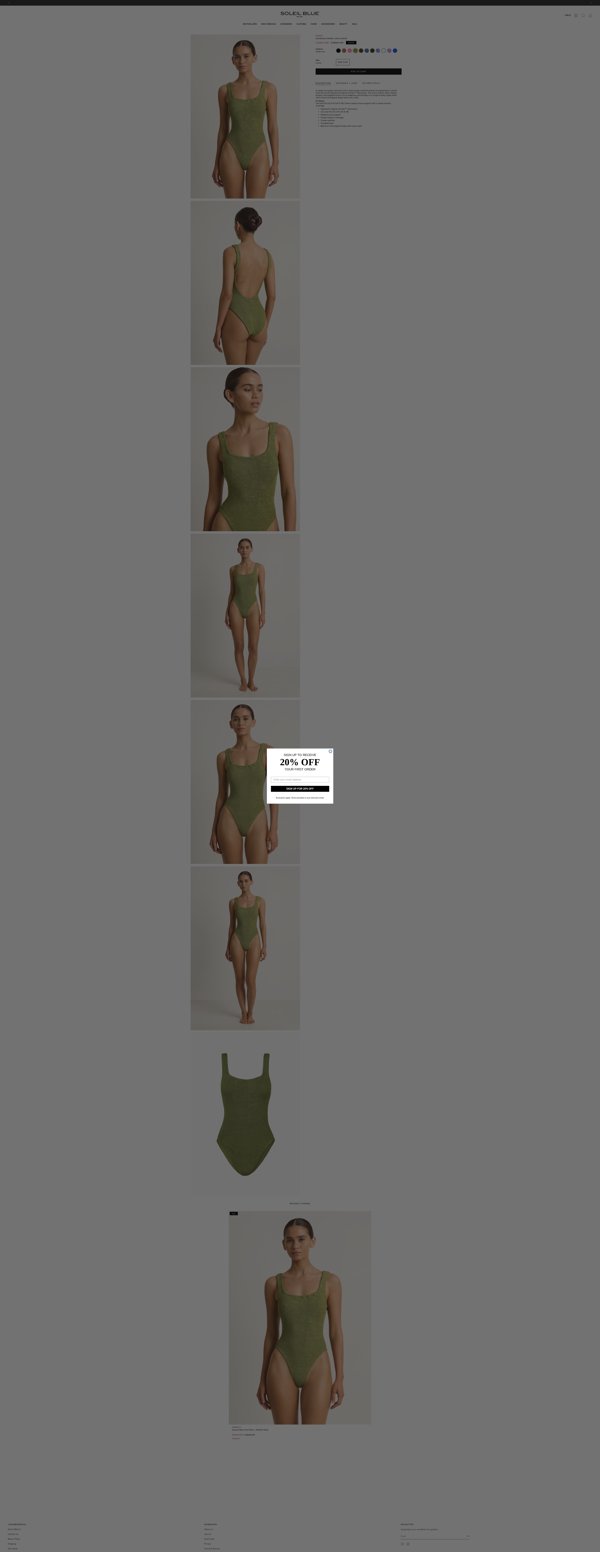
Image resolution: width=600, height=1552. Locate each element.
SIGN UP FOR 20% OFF (300, 788)
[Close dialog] (330, 751)
